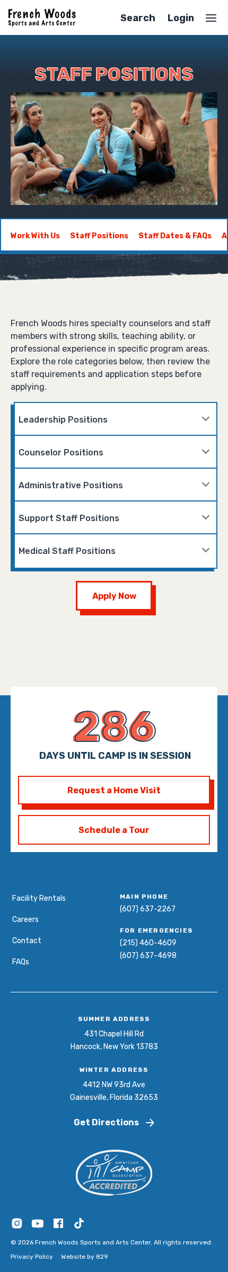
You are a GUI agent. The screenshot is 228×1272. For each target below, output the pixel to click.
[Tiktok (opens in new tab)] (79, 1227)
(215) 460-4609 (148, 942)
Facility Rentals (39, 898)
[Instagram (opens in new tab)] (18, 1227)
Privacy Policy (32, 1256)
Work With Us (35, 235)
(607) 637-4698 (148, 955)
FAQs (20, 961)
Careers (25, 919)
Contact (26, 940)
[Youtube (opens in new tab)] (38, 1227)
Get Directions (106, 1122)
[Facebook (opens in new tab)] (59, 1227)
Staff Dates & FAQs (175, 235)
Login (181, 18)
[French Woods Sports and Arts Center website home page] (41, 18)
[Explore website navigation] (211, 18)
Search (137, 18)
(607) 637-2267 (148, 908)
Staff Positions (99, 235)
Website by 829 (84, 1256)
